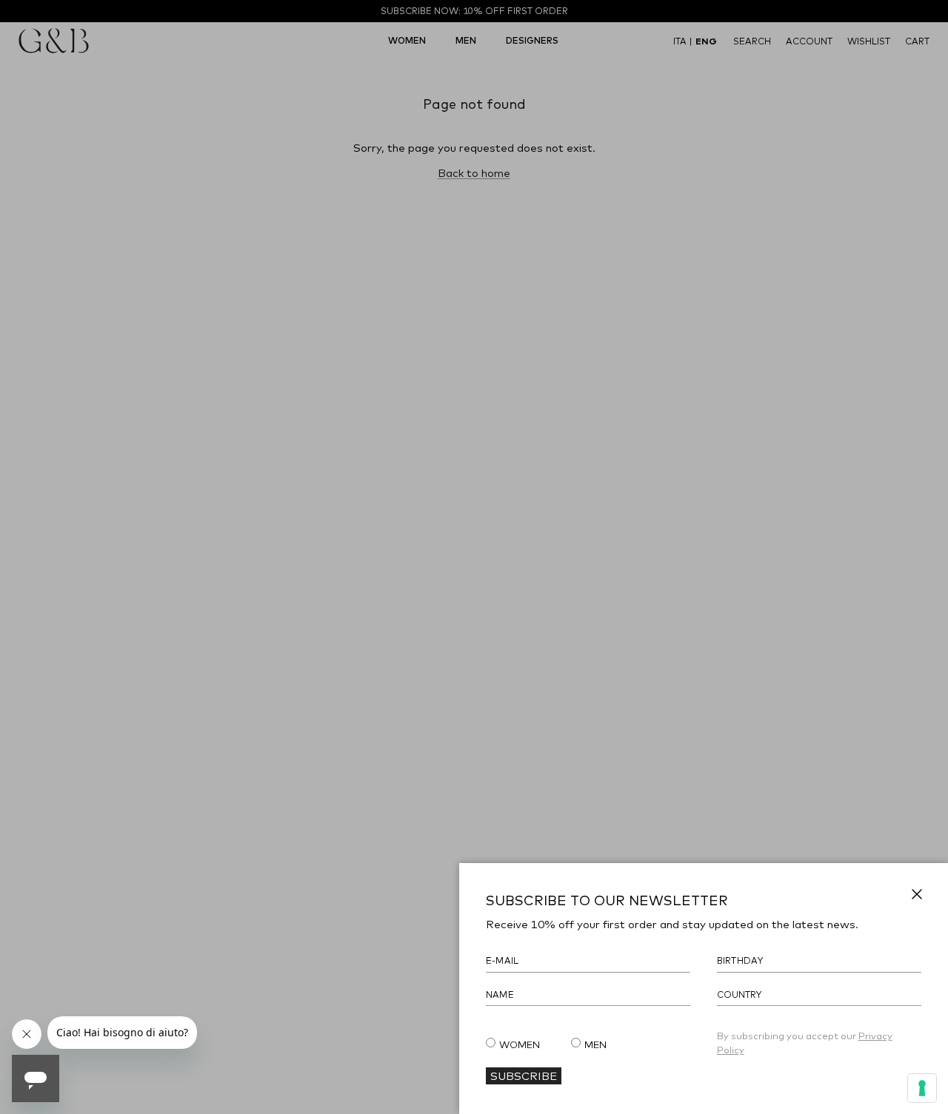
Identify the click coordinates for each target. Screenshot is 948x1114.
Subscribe (523, 1075)
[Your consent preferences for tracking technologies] (922, 1088)
